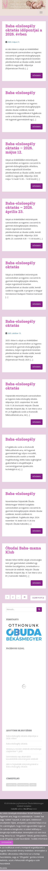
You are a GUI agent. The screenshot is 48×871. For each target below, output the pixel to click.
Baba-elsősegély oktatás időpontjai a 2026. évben (23, 30)
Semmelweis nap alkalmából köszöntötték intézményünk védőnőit (22, 757)
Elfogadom (6, 842)
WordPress (27, 809)
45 (24, 597)
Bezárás (3, 868)
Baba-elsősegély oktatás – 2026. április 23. (20, 207)
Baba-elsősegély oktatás (20, 264)
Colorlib (14, 809)
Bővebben (37, 75)
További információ (39, 839)
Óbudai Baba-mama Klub (23, 550)
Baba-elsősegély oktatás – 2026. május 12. (20, 148)
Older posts (37, 598)
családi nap (11, 785)
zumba (32, 785)
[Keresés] (39, 609)
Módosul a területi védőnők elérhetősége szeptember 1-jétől (23, 750)
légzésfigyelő (23, 785)
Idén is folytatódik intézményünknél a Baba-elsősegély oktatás (22, 765)
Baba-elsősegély (20, 92)
